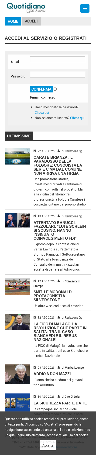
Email (15, 61)
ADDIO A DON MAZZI (52, 374)
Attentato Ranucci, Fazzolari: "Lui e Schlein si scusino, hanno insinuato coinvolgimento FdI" (60, 230)
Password (18, 76)
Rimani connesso (42, 97)
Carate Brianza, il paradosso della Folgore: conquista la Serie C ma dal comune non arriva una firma (58, 165)
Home (13, 21)
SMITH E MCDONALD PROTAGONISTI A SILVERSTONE (53, 296)
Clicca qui (42, 112)
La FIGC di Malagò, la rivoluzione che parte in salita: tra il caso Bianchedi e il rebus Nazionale (60, 332)
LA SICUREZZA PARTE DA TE (60, 403)
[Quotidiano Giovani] (26, 7)
